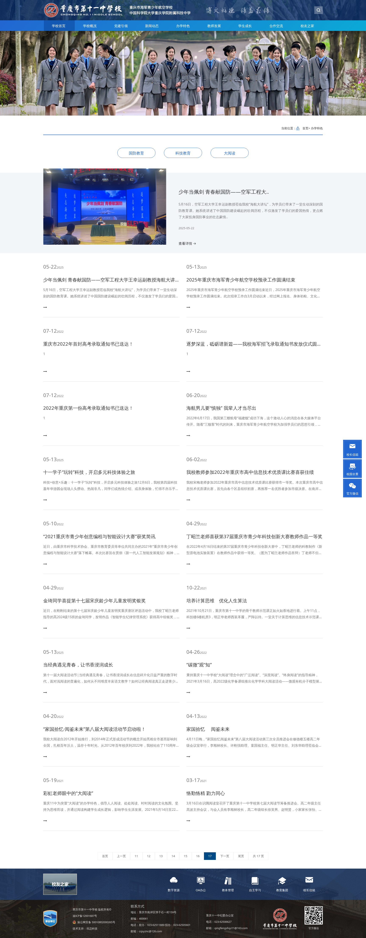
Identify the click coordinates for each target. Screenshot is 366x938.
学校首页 (58, 25)
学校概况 (90, 25)
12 (148, 856)
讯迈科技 (91, 928)
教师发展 (214, 25)
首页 (305, 128)
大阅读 (229, 153)
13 (161, 856)
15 (185, 856)
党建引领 (121, 25)
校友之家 (307, 25)
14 (173, 856)
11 (136, 856)
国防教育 (136, 153)
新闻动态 (152, 25)
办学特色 (183, 25)
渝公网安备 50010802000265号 (96, 922)
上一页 (121, 856)
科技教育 (183, 153)
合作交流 (276, 25)
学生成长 (245, 25)
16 (198, 856)
